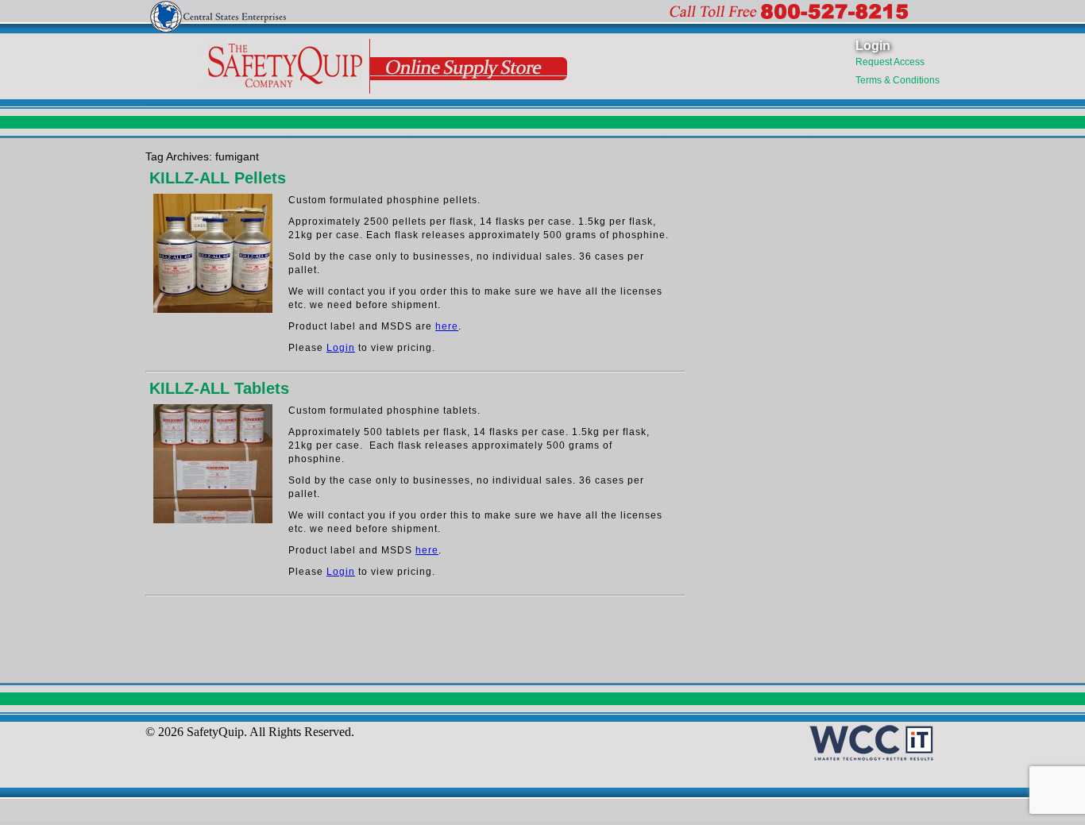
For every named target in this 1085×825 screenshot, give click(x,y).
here (446, 326)
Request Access (890, 61)
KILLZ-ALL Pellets (217, 178)
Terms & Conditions (897, 80)
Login (872, 45)
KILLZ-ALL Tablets (219, 388)
